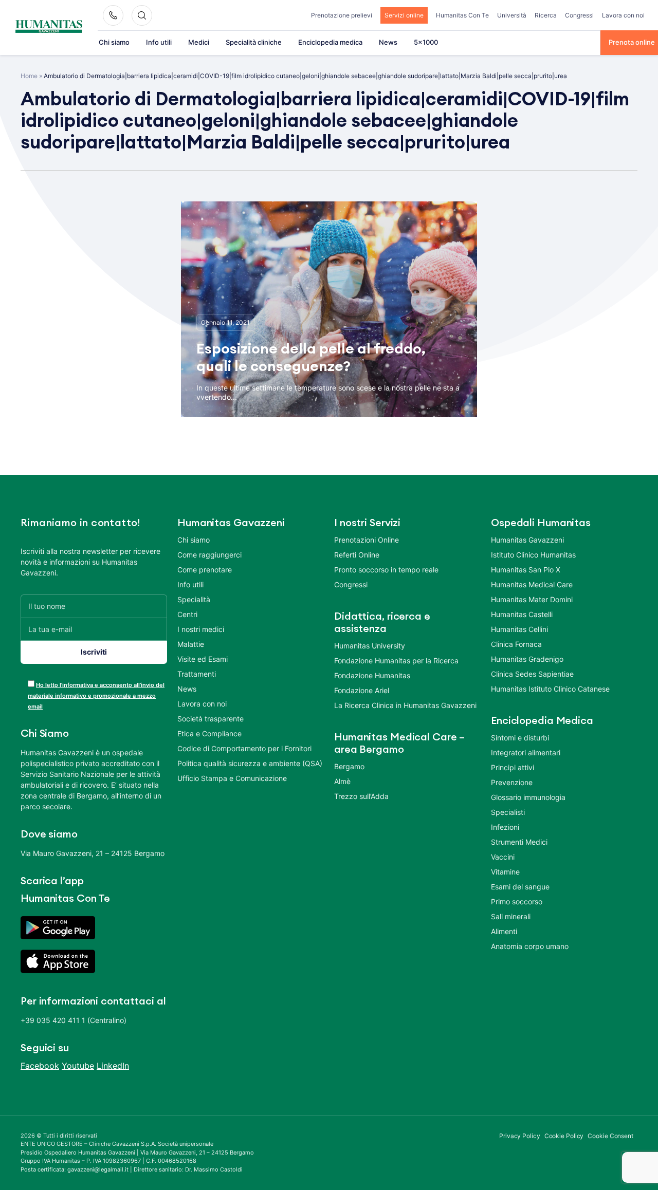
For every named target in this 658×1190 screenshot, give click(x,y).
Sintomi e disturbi (520, 737)
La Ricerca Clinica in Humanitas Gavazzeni (405, 705)
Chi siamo (114, 42)
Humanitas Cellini (519, 629)
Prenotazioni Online (366, 539)
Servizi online (404, 15)
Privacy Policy (519, 1136)
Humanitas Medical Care (532, 584)
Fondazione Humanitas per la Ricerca (396, 660)
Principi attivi (512, 767)
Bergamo (349, 766)
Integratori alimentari (525, 752)
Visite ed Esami (202, 659)
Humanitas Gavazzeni (527, 539)
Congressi (579, 15)
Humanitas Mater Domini (532, 599)
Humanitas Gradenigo (527, 659)
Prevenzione (512, 782)
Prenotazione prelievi (341, 15)
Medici (198, 42)
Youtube (78, 1066)
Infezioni (505, 827)
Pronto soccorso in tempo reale (386, 569)
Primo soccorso (516, 901)
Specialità (193, 599)
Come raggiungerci (209, 554)
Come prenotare (204, 569)
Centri (187, 614)
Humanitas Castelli (522, 614)
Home (29, 76)
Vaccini (503, 856)
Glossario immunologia (528, 797)
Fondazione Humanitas (372, 675)
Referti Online (356, 554)
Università (511, 15)
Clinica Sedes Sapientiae (532, 674)
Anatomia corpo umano (530, 946)
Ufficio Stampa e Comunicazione (232, 778)
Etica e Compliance (209, 733)
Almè (342, 781)
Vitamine (505, 871)
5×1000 (426, 42)
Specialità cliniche (254, 42)
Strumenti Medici (519, 842)
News (388, 42)
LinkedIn (113, 1066)
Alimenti (504, 931)
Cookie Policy (564, 1136)
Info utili (159, 42)
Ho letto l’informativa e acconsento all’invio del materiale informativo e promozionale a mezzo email (96, 695)
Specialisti (508, 812)
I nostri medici (200, 629)
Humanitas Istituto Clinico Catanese (550, 688)
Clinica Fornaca (516, 644)
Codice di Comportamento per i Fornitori (244, 748)
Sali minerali (511, 916)
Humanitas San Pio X (525, 569)
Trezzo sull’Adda (361, 796)
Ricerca (546, 15)
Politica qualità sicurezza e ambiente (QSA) (249, 763)
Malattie (190, 644)
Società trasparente (210, 718)
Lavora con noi (623, 15)
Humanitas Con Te (462, 15)
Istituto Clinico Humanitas (533, 554)
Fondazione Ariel (361, 690)
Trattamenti (196, 674)
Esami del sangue (520, 886)
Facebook (40, 1066)
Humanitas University (369, 645)
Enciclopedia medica (330, 42)
